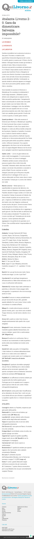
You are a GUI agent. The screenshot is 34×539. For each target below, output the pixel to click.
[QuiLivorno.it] (17, 488)
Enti (3, 517)
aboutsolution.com (15, 537)
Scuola (3, 511)
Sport (18, 509)
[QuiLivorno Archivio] (17, 7)
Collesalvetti (5, 518)
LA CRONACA (6, 42)
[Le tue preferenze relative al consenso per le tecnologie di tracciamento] (31, 536)
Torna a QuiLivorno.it (26, 1)
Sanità (3, 509)
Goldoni (19, 508)
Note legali (4, 527)
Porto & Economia (6, 512)
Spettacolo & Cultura (22, 506)
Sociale (4, 515)
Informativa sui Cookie (7, 530)
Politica (4, 514)
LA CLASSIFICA (7, 49)
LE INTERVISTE (7, 46)
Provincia (4, 520)
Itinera (19, 511)
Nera (3, 508)
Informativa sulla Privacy (8, 529)
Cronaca (4, 506)
